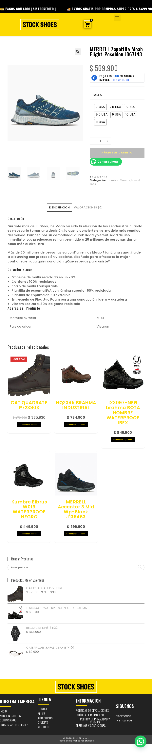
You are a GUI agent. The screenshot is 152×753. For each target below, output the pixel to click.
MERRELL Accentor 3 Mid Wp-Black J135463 (76, 509)
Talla (97, 95)
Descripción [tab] (59, 207)
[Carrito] (87, 24)
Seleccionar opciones (29, 424)
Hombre (113, 180)
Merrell (136, 180)
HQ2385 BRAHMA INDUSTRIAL (76, 405)
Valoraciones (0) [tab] (88, 207)
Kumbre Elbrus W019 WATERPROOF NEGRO (29, 509)
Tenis (93, 184)
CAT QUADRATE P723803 (29, 405)
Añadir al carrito (117, 152)
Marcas (125, 180)
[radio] (100, 107)
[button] (117, 17)
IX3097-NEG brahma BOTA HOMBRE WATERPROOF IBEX (123, 412)
